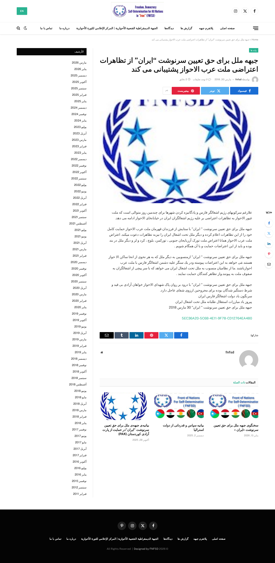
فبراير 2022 (79, 204)
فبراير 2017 (80, 455)
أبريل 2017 (80, 448)
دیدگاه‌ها (169, 28)
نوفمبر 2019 (79, 313)
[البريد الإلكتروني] (269, 264)
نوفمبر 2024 (79, 114)
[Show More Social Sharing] (167, 91)
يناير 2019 (81, 352)
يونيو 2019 (80, 326)
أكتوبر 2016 (80, 461)
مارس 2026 (79, 62)
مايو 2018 (81, 397)
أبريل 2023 (80, 133)
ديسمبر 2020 (79, 262)
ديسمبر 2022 (79, 159)
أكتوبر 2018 (80, 371)
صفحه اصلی (227, 28)
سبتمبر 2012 (79, 487)
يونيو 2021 (80, 236)
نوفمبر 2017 (79, 429)
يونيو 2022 (80, 191)
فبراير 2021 (80, 255)
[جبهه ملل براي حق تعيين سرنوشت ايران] (137, 11)
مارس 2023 (79, 139)
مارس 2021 (79, 249)
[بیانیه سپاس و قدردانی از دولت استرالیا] (179, 406)
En (22, 11)
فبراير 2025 (79, 94)
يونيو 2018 (80, 390)
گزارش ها (186, 28)
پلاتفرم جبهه (206, 28)
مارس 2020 (79, 294)
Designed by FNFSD (146, 548)
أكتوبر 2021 (80, 210)
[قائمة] (255, 28)
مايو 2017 (81, 442)
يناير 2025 (80, 101)
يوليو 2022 (80, 184)
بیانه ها (254, 50)
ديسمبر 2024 (79, 107)
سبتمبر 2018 (79, 378)
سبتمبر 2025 (79, 88)
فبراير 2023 (79, 146)
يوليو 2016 (80, 468)
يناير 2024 (80, 120)
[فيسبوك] (269, 223)
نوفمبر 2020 (79, 268)
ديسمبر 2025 (79, 75)
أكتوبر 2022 (79, 172)
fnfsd (238, 79)
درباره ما (64, 28)
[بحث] (19, 28)
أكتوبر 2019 (80, 320)
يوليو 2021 (80, 230)
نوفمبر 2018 (79, 365)
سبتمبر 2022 (79, 178)
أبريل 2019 (80, 333)
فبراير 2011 (80, 493)
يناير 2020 (80, 307)
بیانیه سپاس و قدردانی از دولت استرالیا (183, 427)
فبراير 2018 (79, 416)
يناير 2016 (81, 474)
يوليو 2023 (80, 127)
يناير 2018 (81, 423)
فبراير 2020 (79, 300)
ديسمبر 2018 (79, 358)
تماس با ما (46, 28)
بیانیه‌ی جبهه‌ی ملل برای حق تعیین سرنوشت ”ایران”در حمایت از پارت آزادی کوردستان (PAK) (125, 429)
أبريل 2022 (80, 197)
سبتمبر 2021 (79, 217)
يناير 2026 (80, 69)
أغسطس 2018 (78, 384)
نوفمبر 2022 (79, 165)
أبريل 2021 (80, 242)
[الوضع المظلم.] (25, 28)
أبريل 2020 (80, 287)
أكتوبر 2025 (79, 81)
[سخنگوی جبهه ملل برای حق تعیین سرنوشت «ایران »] (233, 406)
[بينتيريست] (269, 254)
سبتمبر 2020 (79, 281)
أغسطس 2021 (78, 223)
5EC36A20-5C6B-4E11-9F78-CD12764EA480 (217, 318)
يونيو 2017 (80, 435)
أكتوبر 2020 (79, 275)
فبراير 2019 (79, 345)
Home (255, 39)
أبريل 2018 (80, 403)
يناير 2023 (80, 152)
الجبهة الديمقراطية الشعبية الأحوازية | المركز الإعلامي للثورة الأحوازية (117, 28)
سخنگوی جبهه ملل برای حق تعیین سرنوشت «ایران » (236, 427)
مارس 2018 (79, 410)
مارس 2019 (79, 339)
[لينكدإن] (269, 244)
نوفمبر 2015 (79, 481)
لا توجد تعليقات (200, 79)
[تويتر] (269, 233)
